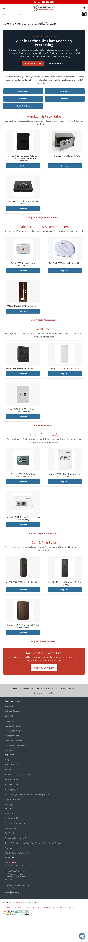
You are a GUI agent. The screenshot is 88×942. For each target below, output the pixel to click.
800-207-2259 (48, 2)
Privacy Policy (7, 907)
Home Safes (64, 99)
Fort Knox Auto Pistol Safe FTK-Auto (65, 156)
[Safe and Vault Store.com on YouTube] (8, 893)
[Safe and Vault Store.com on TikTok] (19, 893)
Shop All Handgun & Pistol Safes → (44, 217)
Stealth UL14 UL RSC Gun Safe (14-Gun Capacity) (64, 583)
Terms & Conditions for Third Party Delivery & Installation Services (33, 843)
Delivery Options (12, 711)
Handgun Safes (23, 91)
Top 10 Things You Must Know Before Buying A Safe (27, 794)
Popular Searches (12, 799)
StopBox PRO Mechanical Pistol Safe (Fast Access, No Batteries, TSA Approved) (23, 158)
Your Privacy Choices (34, 907)
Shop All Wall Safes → (44, 425)
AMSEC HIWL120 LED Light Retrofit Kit (23, 306)
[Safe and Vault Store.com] (44, 8)
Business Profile (12, 818)
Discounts (9, 716)
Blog (7, 759)
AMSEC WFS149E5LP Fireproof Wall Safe (23, 368)
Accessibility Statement (68, 907)
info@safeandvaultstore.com (16, 885)
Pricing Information (13, 736)
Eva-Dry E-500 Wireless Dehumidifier (65, 263)
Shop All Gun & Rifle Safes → (44, 641)
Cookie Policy (19, 907)
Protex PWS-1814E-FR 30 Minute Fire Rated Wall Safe (23, 410)
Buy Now (23, 166)
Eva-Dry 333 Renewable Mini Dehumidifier (23, 264)
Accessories (64, 91)
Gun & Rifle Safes (23, 106)
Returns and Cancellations (16, 745)
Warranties (10, 750)
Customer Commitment (15, 823)
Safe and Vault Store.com (17, 902)
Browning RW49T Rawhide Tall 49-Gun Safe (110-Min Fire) (23, 626)
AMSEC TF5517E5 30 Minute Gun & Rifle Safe (23, 583)
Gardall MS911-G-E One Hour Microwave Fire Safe (23, 475)
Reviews (8, 848)
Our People (10, 833)
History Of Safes (12, 779)
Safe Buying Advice (13, 789)
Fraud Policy (10, 721)
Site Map (8, 804)
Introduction (10, 828)
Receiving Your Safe (13, 740)
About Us (9, 813)
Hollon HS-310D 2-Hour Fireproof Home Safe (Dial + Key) (23, 518)
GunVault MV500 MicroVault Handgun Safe (23, 202)
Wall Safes (23, 99)
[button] (82, 936)
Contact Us (9, 706)
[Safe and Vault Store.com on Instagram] (11, 893)
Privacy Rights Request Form (17, 838)
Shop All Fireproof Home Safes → (44, 533)
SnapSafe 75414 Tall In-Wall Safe (65, 368)
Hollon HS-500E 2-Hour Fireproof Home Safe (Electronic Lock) (65, 475)
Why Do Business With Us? (16, 853)
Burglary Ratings (12, 764)
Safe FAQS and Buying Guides (17, 774)
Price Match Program (14, 731)
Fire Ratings (10, 769)
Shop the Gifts (56, 63)
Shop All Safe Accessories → (44, 319)
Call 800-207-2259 (33, 63)
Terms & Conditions (51, 907)
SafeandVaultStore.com (14, 871)
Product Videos (11, 784)
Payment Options (12, 726)
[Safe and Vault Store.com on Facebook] (5, 893)
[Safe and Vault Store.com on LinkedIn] (13, 893)
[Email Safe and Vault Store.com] (16, 893)
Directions (8, 879)
